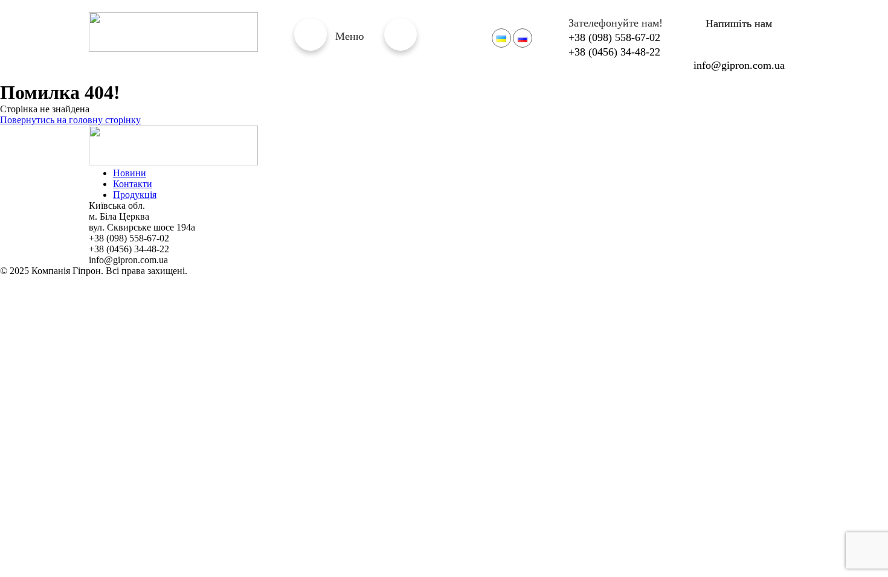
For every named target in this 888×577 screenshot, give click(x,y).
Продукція (134, 195)
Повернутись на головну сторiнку (70, 120)
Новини (129, 173)
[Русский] (522, 38)
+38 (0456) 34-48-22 (614, 52)
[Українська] (501, 38)
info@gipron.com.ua (739, 65)
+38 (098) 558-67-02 (614, 37)
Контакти (132, 184)
